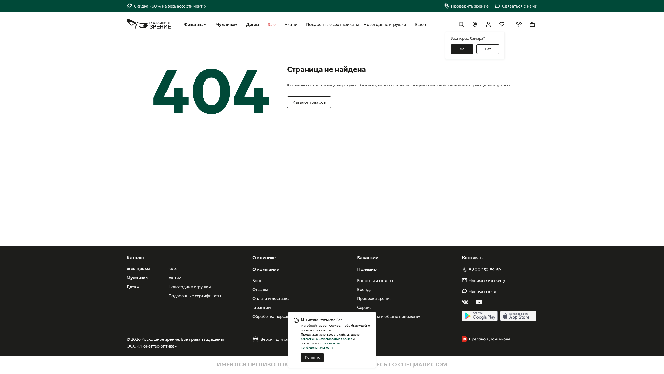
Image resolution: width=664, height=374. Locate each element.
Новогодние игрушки (190, 286)
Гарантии (261, 307)
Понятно (312, 357)
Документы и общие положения (389, 316)
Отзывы (260, 289)
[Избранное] (502, 24)
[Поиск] (461, 24)
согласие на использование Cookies (326, 339)
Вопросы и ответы (375, 280)
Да (462, 48)
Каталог (136, 258)
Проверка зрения (374, 298)
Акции (175, 277)
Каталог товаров (309, 102)
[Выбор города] (475, 24)
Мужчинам (137, 277)
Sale (173, 268)
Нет (488, 48)
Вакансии (367, 258)
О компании (265, 269)
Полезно (367, 269)
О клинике (264, 258)
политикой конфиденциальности (320, 345)
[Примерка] (519, 24)
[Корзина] (532, 24)
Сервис (364, 307)
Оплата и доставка (271, 298)
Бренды (364, 289)
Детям (133, 286)
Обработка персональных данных (286, 316)
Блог (257, 280)
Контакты (472, 258)
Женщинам (138, 268)
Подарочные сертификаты (195, 295)
